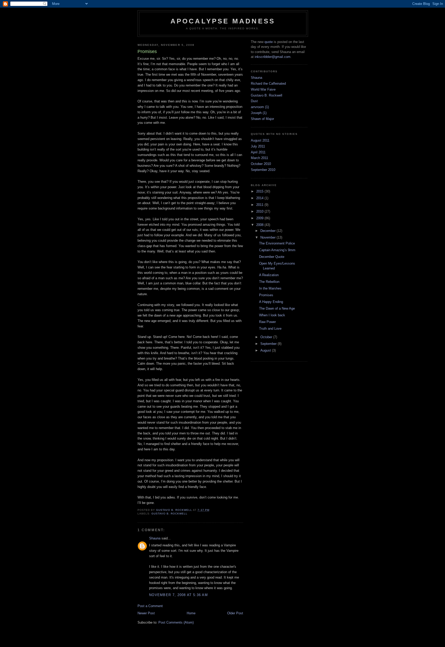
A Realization (269, 275)
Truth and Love (270, 328)
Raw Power (267, 322)
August (266, 350)
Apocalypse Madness (222, 21)
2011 (260, 205)
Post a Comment (150, 606)
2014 (260, 198)
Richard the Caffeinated (268, 83)
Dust (254, 101)
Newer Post (146, 613)
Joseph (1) (259, 113)
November (268, 237)
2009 (260, 218)
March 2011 (259, 158)
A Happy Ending (271, 302)
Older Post (235, 613)
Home (191, 613)
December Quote (271, 257)
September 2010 (263, 170)
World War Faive (263, 89)
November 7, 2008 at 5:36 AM (178, 595)
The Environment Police (277, 243)
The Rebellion (269, 282)
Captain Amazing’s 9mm (277, 250)
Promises (266, 295)
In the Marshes (270, 288)
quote (268, 42)
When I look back (272, 315)
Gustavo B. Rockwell (169, 513)
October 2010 (261, 164)
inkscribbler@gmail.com (272, 57)
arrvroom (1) (260, 107)
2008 (260, 225)
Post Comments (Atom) (176, 622)
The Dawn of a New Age (277, 308)
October (266, 337)
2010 (260, 211)
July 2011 (258, 146)
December (268, 231)
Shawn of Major (262, 119)
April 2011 (258, 152)
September (269, 344)
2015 (260, 191)
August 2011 (260, 140)
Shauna (154, 538)
